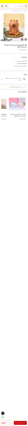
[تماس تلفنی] (2, 413)
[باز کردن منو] (25, 6)
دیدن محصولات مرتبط (20, 423)
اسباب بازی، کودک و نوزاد (16, 11)
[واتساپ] (2, 417)
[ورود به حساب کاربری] (6, 6)
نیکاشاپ (25, 11)
